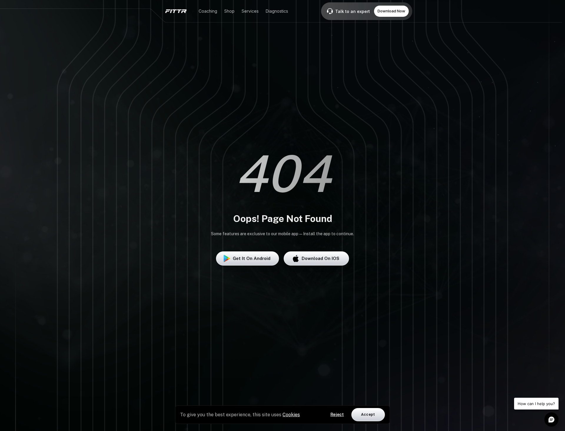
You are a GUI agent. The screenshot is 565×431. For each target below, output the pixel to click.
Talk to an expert (352, 11)
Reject (337, 414)
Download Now (391, 11)
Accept (368, 414)
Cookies (291, 414)
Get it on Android (251, 258)
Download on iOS (320, 258)
